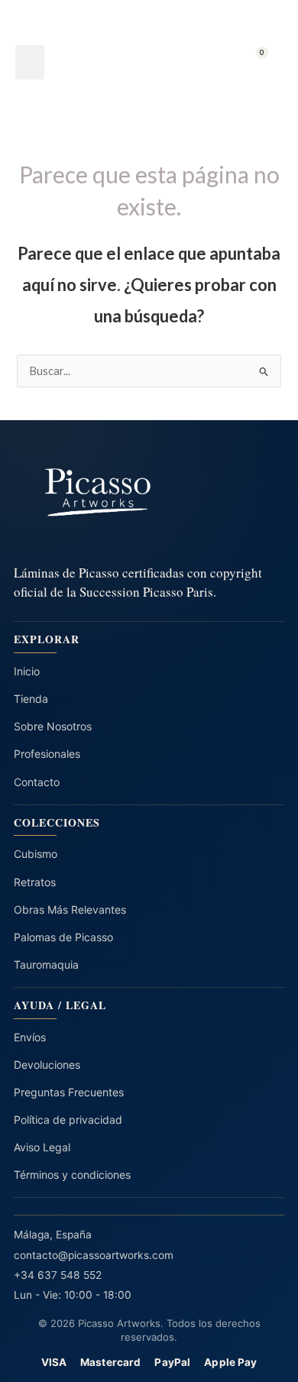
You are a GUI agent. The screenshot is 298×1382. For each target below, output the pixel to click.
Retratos (35, 881)
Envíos (30, 1037)
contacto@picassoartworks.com (93, 1255)
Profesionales (47, 753)
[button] (29, 62)
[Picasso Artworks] (149, 492)
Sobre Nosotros (53, 726)
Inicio (27, 671)
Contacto (37, 781)
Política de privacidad (68, 1119)
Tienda (31, 698)
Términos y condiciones (72, 1174)
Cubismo (35, 853)
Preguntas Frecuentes (69, 1092)
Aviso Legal (42, 1147)
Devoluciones (47, 1064)
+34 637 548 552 (58, 1275)
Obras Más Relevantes (70, 909)
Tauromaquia (46, 964)
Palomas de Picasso (63, 937)
